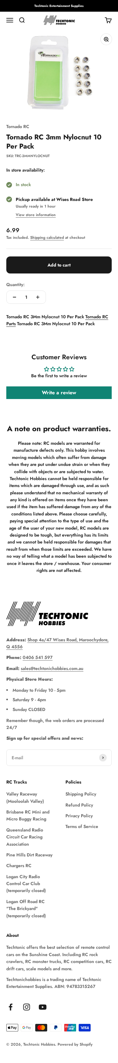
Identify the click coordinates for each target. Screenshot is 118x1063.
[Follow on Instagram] (26, 1007)
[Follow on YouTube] (42, 1007)
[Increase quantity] (38, 297)
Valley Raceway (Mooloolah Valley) (25, 797)
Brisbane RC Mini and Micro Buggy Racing (27, 815)
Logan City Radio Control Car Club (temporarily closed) (26, 883)
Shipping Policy (80, 794)
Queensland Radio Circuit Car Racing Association (24, 837)
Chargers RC (18, 865)
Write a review (59, 392)
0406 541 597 (38, 657)
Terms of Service (81, 826)
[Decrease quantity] (14, 297)
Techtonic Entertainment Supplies (59, 5)
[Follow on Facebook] (10, 1007)
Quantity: (15, 284)
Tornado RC (17, 126)
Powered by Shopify (75, 1044)
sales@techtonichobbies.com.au (52, 668)
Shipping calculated (47, 237)
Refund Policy (79, 805)
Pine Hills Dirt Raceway (29, 855)
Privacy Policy (79, 816)
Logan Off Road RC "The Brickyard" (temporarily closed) (26, 908)
